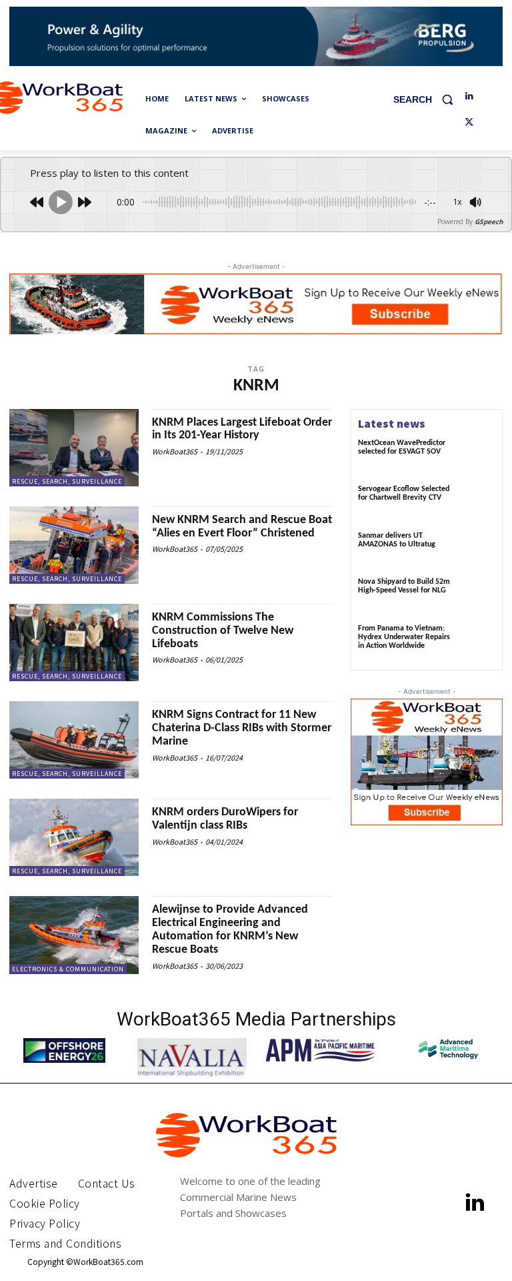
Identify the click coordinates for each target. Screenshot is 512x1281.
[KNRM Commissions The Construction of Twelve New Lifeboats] (74, 642)
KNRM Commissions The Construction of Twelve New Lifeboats (222, 631)
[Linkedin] (469, 96)
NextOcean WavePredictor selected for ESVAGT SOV (401, 447)
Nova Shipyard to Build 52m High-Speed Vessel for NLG (404, 586)
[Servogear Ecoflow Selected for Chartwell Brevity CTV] (477, 503)
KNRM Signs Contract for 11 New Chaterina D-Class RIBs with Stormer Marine (241, 728)
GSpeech (489, 221)
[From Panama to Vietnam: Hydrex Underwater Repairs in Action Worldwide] (477, 642)
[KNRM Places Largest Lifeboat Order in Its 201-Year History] (74, 447)
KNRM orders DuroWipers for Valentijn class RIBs (225, 819)
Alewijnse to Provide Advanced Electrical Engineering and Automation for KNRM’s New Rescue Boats (230, 929)
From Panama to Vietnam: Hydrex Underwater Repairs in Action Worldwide (404, 637)
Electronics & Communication (68, 969)
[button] (428, 99)
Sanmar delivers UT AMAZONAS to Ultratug (396, 540)
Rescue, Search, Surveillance (67, 481)
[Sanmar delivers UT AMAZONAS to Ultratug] (477, 550)
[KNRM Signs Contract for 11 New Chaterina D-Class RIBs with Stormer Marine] (74, 740)
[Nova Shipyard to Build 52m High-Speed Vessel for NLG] (477, 596)
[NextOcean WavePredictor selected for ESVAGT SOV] (477, 457)
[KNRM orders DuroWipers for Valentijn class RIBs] (74, 837)
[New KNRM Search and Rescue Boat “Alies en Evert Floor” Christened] (74, 545)
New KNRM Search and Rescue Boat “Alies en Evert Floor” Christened (242, 527)
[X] (469, 123)
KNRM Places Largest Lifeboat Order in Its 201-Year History (242, 429)
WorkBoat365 (174, 451)
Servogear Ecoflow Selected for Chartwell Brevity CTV (403, 493)
